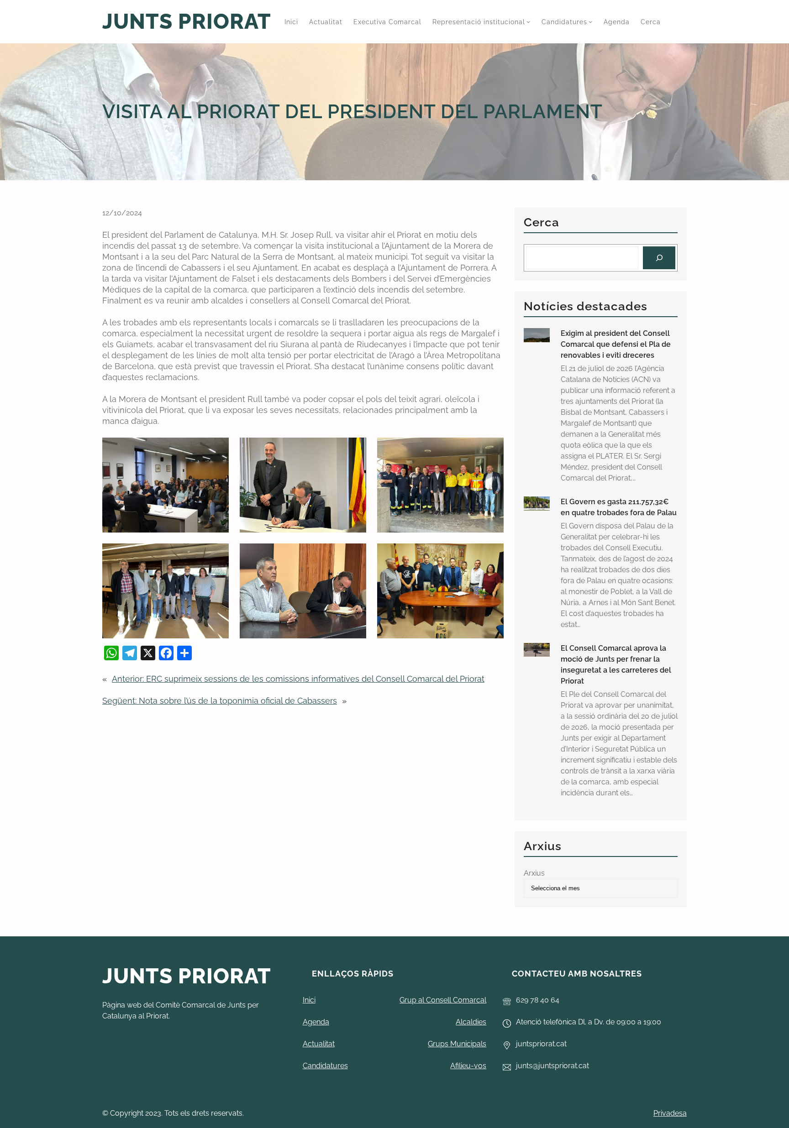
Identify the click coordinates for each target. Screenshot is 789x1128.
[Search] (659, 257)
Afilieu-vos (468, 1065)
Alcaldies (471, 1022)
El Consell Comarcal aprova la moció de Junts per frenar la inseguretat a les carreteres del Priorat (616, 664)
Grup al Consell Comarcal (443, 1000)
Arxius (534, 873)
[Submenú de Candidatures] (590, 21)
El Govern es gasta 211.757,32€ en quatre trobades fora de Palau (619, 507)
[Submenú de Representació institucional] (528, 21)
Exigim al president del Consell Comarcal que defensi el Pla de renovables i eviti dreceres (616, 344)
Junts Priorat (186, 21)
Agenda (316, 1022)
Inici (309, 1000)
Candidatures (325, 1065)
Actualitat (319, 1043)
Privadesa (670, 1113)
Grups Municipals (457, 1043)
